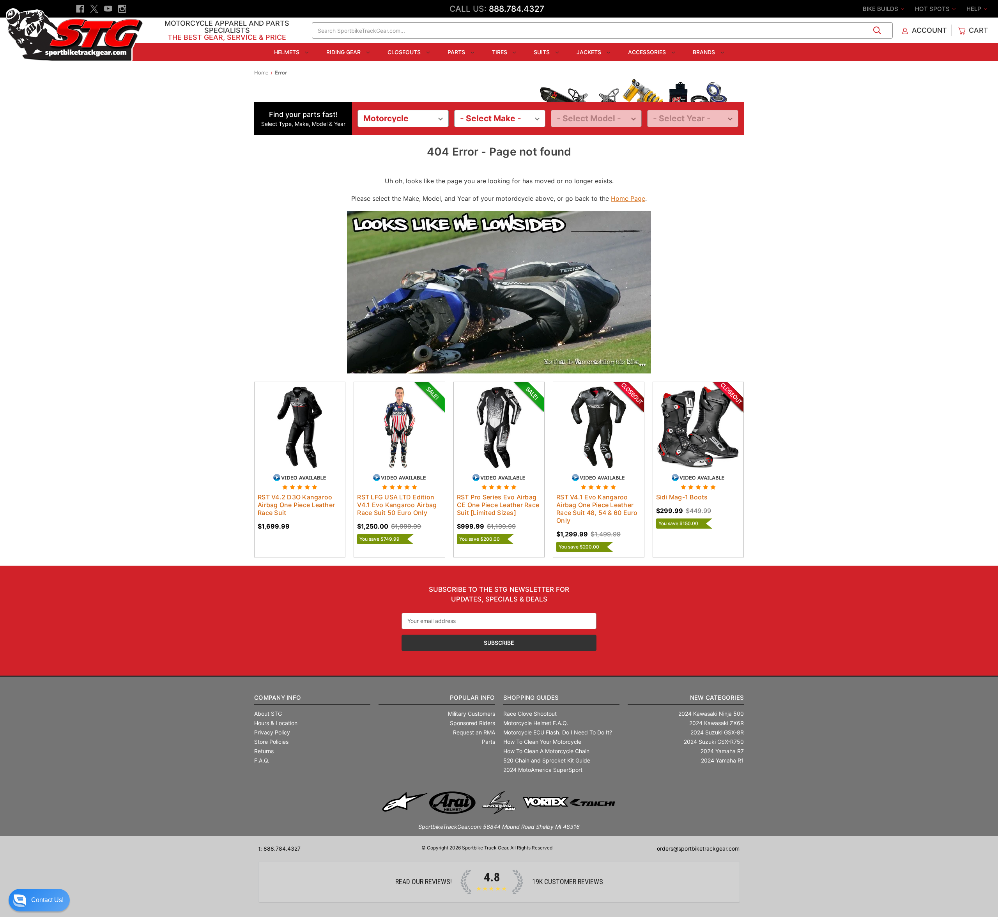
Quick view (292, 420)
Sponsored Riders (472, 723)
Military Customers (471, 713)
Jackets (590, 52)
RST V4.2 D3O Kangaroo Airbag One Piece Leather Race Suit (296, 505)
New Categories (717, 697)
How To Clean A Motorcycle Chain (546, 751)
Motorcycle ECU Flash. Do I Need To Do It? (557, 732)
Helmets (287, 52)
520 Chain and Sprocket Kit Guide (546, 760)
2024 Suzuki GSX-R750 (714, 741)
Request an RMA (474, 732)
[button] (39, 900)
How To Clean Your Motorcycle (542, 741)
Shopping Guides (531, 697)
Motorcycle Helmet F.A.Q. (535, 723)
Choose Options (300, 434)
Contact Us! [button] (47, 900)
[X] (94, 9)
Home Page (628, 198)
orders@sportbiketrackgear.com (698, 848)
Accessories (647, 52)
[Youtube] (108, 9)
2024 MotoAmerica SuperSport (542, 769)
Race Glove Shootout (530, 713)
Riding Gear (344, 52)
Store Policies (271, 741)
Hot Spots (933, 8)
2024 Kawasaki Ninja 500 (711, 713)
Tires (500, 52)
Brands (705, 52)
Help (974, 8)
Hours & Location (275, 723)
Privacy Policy (272, 732)
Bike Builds (881, 8)
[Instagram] (122, 9)
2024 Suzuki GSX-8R (717, 732)
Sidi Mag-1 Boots (682, 497)
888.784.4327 (516, 9)
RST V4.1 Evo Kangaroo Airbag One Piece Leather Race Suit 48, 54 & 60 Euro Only (597, 508)
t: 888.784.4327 (279, 848)
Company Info (277, 697)
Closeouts (405, 52)
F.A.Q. (261, 760)
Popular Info (472, 697)
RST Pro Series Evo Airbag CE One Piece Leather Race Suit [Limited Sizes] (498, 505)
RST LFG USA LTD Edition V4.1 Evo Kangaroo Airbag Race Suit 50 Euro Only (397, 505)
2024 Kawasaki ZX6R (716, 723)
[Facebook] (80, 9)
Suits (542, 52)
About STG (268, 713)
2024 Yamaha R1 (722, 760)
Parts (457, 52)
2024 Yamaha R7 (722, 751)
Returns (264, 751)
